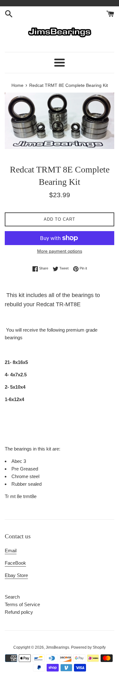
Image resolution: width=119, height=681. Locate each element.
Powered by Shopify (88, 647)
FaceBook (15, 563)
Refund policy (19, 612)
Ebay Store (16, 575)
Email (11, 550)
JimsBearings (57, 647)
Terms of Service (22, 604)
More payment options (59, 251)
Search (12, 597)
